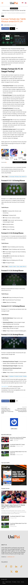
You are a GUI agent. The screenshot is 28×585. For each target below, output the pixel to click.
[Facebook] (6, 566)
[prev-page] (2, 458)
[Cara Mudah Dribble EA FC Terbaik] (5, 446)
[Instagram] (11, 566)
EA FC (6, 13)
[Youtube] (16, 572)
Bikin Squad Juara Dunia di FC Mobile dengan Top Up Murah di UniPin (13, 506)
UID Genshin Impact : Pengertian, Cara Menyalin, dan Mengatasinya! (21, 410)
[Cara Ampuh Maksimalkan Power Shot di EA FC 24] (5, 453)
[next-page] (4, 458)
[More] (16, 28)
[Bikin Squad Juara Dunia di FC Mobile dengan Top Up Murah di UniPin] (5, 439)
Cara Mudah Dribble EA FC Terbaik (17, 444)
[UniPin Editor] (2, 25)
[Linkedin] (16, 566)
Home (2, 13)
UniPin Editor (7, 24)
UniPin (11, 440)
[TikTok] (21, 566)
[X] (11, 572)
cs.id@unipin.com (10, 556)
